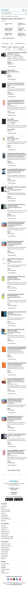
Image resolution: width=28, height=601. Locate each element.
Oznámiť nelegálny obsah (6, 519)
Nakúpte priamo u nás (5, 531)
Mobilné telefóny (10, 54)
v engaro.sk (9, 356)
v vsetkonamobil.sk (11, 112)
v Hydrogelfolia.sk (10, 233)
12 (21, 475)
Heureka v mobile (4, 527)
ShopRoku (3, 565)
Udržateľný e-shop (5, 573)
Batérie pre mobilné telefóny (13, 71)
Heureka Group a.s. (16, 583)
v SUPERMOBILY (10, 94)
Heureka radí (3, 529)
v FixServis (9, 130)
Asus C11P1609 (10, 137)
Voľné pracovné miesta (5, 511)
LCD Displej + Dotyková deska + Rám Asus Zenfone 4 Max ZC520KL (16, 205)
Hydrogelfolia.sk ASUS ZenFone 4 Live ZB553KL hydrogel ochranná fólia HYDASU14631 (15, 400)
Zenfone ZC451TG (11, 70)
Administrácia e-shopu (5, 544)
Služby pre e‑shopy (5, 547)
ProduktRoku (3, 567)
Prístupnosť (3, 520)
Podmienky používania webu (16, 584)
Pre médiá (3, 513)
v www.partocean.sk (11, 180)
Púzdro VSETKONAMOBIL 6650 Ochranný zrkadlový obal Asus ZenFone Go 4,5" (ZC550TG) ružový (16, 102)
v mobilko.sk (9, 444)
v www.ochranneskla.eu (12, 288)
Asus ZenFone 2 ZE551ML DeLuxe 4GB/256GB (17, 52)
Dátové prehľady (4, 553)
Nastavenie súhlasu (5, 533)
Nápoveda (3, 558)
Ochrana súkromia (4, 535)
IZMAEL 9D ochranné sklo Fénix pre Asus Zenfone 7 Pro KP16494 (15, 330)
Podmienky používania (5, 509)
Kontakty (3, 508)
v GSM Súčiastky (10, 163)
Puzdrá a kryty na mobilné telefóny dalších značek (15, 85)
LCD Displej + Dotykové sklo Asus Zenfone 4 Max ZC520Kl (16, 187)
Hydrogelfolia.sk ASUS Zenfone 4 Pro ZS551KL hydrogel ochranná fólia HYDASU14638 (15, 418)
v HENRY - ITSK (10, 64)
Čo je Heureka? (4, 506)
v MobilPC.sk (9, 77)
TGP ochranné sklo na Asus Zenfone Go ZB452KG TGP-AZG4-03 (15, 295)
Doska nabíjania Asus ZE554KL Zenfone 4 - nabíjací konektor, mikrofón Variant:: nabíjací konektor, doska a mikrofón (17, 155)
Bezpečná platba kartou (6, 537)
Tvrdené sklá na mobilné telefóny (14, 172)
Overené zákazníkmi (5, 564)
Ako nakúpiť (3, 526)
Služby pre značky (4, 551)
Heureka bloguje (4, 515)
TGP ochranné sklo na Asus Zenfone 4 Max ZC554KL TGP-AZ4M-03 (16, 277)
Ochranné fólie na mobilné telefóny (14, 225)
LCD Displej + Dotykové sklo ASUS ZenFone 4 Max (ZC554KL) (17, 312)
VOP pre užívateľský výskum (6, 538)
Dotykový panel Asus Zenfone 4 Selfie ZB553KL (15, 259)
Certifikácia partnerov (5, 569)
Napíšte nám (14, 489)
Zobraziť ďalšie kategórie (8, 38)
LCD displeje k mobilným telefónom (14, 189)
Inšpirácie (3, 571)
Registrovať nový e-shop (6, 546)
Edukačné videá (4, 556)
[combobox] (14, 13)
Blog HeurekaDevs (5, 517)
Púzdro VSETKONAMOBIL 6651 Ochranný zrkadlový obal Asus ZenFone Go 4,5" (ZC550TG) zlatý (16, 380)
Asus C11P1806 (10, 119)
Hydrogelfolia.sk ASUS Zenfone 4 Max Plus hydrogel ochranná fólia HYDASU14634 (16, 222)
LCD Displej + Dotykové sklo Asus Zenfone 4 (16, 434)
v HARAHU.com (10, 340)
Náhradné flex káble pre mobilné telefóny (15, 156)
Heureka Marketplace (5, 549)
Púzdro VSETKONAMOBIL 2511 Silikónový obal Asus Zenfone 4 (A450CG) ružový (16, 451)
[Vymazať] (25, 13)
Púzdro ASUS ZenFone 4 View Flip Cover (15, 83)
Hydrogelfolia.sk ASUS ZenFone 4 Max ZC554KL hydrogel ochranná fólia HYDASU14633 (15, 243)
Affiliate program (4, 555)
